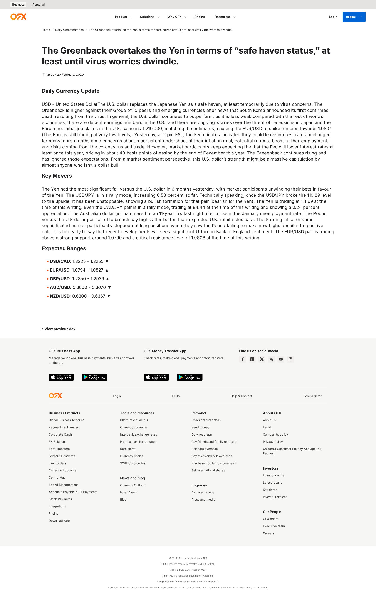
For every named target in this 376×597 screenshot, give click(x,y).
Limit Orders (57, 463)
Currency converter (134, 427)
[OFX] (18, 16)
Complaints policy (275, 434)
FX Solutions (57, 441)
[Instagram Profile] (290, 359)
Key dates (270, 489)
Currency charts (131, 456)
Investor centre (273, 475)
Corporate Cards (60, 434)
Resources (223, 16)
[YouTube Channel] (280, 359)
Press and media (203, 499)
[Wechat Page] (271, 359)
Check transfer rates (206, 420)
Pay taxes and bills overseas (211, 456)
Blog (123, 499)
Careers (268, 533)
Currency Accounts (62, 470)
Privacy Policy (273, 441)
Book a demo (312, 396)
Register (351, 16)
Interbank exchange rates (138, 434)
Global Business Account (66, 420)
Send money (200, 427)
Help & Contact (241, 396)
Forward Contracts (62, 456)
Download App (59, 520)
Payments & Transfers (64, 427)
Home (46, 30)
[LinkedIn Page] (252, 359)
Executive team (274, 526)
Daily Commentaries (69, 30)
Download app (201, 434)
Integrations (57, 506)
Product (121, 16)
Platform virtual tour (134, 420)
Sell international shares (208, 470)
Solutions (147, 16)
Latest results (272, 482)
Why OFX (174, 16)
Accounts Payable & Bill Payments (73, 492)
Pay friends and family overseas (214, 441)
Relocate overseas (204, 449)
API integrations (202, 492)
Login (117, 396)
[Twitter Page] (261, 359)
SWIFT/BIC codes (132, 463)
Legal (267, 427)
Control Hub (57, 477)
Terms (264, 587)
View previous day (59, 329)
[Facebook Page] (242, 359)
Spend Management (63, 484)
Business (18, 4)
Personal (38, 4)
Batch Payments (60, 499)
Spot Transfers (59, 449)
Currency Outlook (132, 485)
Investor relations (275, 497)
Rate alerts (127, 449)
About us (269, 420)
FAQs (176, 396)
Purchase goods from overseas (213, 463)
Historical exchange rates (138, 441)
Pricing (200, 16)
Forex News (128, 492)
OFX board (271, 519)
